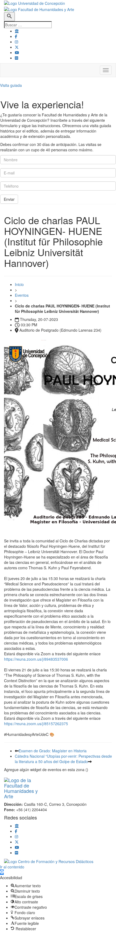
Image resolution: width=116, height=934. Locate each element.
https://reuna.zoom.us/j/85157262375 (36, 723)
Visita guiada (11, 85)
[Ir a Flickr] (16, 57)
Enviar (9, 199)
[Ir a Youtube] (17, 52)
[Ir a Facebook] (16, 36)
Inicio (19, 284)
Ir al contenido (12, 866)
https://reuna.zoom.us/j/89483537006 (36, 659)
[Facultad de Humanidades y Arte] (39, 8)
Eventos (22, 295)
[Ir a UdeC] (17, 31)
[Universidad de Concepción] (34, 2)
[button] (2, 872)
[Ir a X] (17, 47)
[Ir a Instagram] (16, 41)
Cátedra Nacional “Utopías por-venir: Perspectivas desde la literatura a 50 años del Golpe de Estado (63, 758)
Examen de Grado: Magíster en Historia (53, 750)
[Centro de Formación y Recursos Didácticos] (48, 860)
